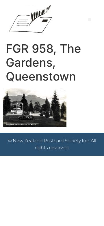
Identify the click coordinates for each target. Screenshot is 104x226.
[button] (89, 19)
